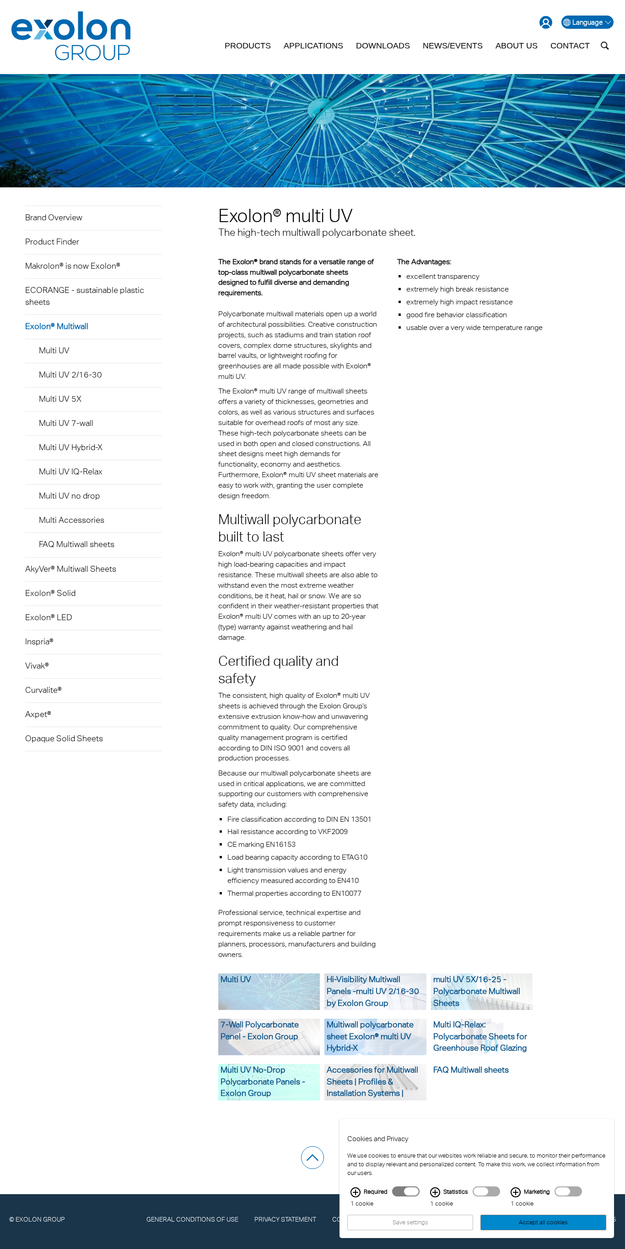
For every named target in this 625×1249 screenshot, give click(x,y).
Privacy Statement (285, 1219)
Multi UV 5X (60, 399)
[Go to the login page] (545, 22)
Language (587, 22)
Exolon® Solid (50, 593)
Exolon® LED (48, 617)
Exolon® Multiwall (56, 326)
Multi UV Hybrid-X (70, 447)
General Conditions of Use (192, 1219)
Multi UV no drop (69, 495)
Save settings (410, 1222)
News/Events (453, 45)
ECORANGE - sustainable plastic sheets (84, 296)
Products (248, 45)
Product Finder (52, 241)
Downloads (383, 45)
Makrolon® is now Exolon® (72, 266)
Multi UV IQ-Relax (70, 471)
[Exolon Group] (70, 36)
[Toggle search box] (605, 45)
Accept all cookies (543, 1222)
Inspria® (39, 641)
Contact (570, 45)
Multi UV (54, 350)
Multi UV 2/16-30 (70, 374)
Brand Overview (53, 217)
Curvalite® (43, 690)
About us (517, 45)
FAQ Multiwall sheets (76, 544)
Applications (313, 45)
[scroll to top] (312, 1157)
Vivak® (37, 665)
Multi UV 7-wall (66, 423)
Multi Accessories (71, 520)
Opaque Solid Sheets (64, 738)
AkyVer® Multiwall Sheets (70, 569)
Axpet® (38, 714)
